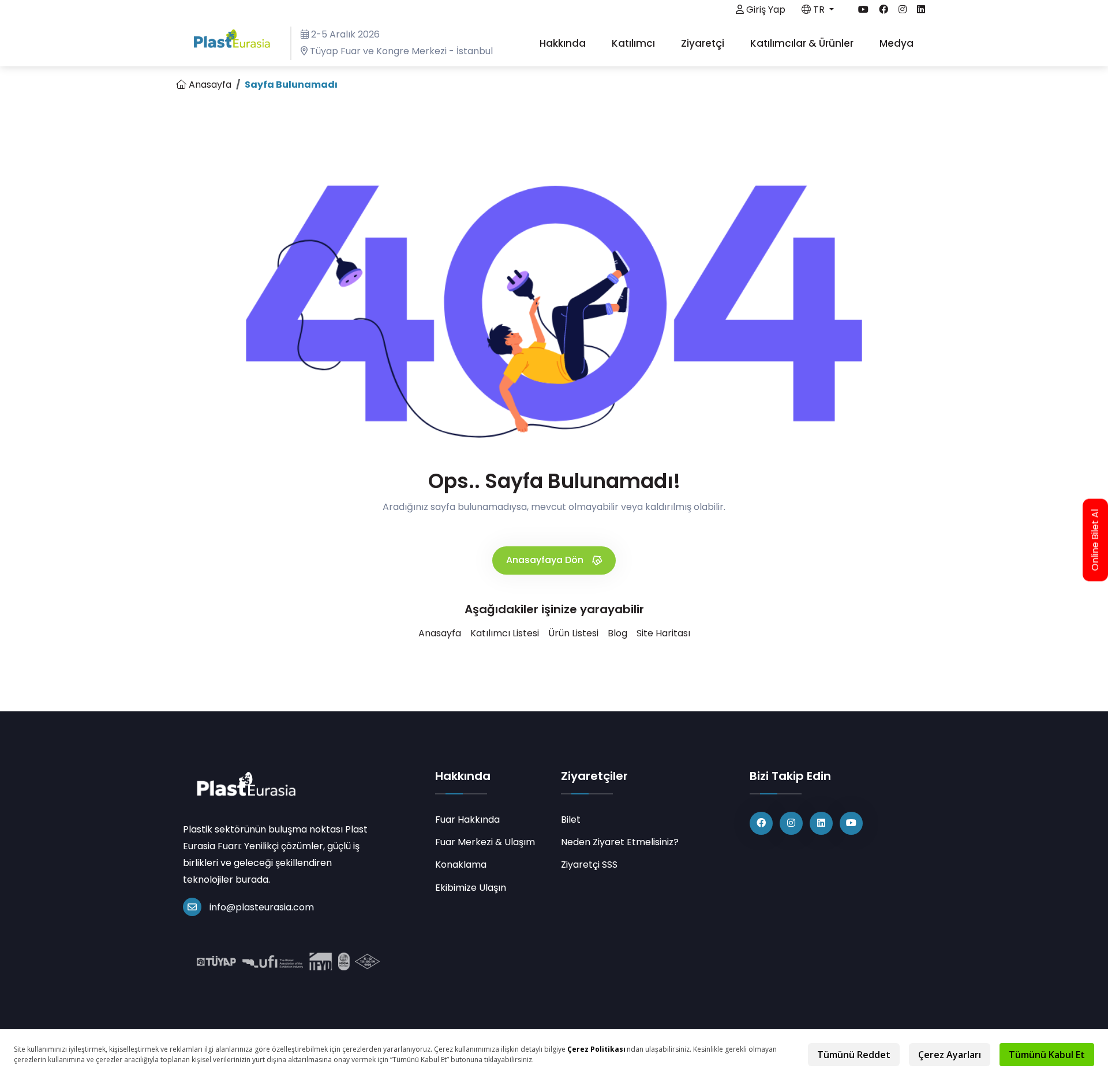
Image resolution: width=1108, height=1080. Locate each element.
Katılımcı (634, 43)
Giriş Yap (764, 9)
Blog (617, 633)
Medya (897, 43)
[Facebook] (761, 823)
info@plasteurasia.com (261, 907)
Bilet (571, 819)
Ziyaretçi (704, 43)
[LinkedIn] (821, 823)
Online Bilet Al (1095, 540)
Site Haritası (663, 633)
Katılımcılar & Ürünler (803, 43)
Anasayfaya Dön (546, 560)
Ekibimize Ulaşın (470, 887)
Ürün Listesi (573, 633)
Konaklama (460, 864)
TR (819, 9)
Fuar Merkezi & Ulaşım (485, 842)
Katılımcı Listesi (504, 633)
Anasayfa (208, 84)
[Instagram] (791, 823)
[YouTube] (851, 823)
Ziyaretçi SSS (589, 864)
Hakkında (564, 43)
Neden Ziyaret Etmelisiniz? (620, 842)
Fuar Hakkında (467, 819)
